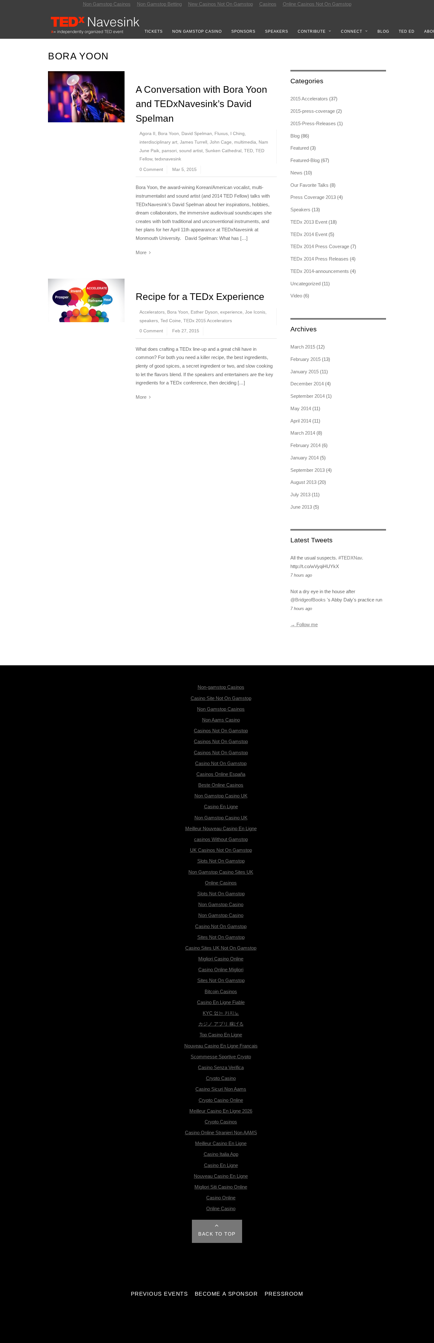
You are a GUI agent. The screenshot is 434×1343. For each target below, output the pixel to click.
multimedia (245, 142)
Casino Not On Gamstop (221, 763)
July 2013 (300, 494)
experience (231, 312)
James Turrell (193, 142)
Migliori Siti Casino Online (220, 1187)
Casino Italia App (221, 1154)
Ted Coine (170, 320)
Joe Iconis (255, 312)
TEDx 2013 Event (308, 222)
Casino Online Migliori (220, 969)
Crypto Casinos (221, 1121)
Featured (299, 148)
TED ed (407, 31)
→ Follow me (304, 624)
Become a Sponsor (226, 1294)
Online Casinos (221, 882)
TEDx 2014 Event (308, 234)
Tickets (154, 31)
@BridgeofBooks (308, 599)
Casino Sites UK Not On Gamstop (220, 948)
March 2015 (302, 346)
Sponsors (243, 31)
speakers (148, 320)
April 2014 (300, 421)
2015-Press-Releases (313, 123)
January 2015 (304, 371)
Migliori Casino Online (220, 958)
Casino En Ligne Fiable (221, 1002)
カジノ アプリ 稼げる (221, 1024)
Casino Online (220, 1197)
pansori (169, 150)
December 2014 (307, 383)
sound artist (191, 150)
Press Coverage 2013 (313, 197)
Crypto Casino (221, 1078)
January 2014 (304, 457)
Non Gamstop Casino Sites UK (220, 872)
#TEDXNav (350, 557)
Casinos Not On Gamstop (221, 730)
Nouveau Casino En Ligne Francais (221, 1045)
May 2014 (300, 408)
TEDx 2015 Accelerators (207, 320)
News (296, 172)
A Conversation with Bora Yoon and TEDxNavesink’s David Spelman (201, 104)
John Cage (221, 142)
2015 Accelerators (309, 98)
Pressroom (284, 1294)
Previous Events (159, 1294)
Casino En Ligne (221, 806)
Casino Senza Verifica (221, 1067)
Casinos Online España (220, 774)
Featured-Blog (305, 160)
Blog (383, 31)
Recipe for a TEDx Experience (200, 296)
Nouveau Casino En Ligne (221, 1176)
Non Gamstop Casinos (221, 709)
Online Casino (220, 1208)
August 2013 (303, 482)
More (141, 252)
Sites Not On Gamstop (221, 937)
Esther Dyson (204, 312)
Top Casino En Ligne (221, 1034)
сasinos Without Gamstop (221, 839)
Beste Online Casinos (220, 785)
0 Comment (151, 169)
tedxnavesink (168, 159)
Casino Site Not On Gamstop (221, 698)
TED (248, 150)
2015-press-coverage (312, 111)
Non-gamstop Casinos (221, 687)
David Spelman (196, 133)
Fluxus (221, 133)
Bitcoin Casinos (221, 991)
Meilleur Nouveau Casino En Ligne (221, 828)
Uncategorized (305, 283)
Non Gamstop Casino (197, 31)
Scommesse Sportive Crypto (221, 1056)
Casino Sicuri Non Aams (220, 1089)
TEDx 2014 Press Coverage (319, 246)
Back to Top (217, 1234)
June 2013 (301, 507)
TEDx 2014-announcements (319, 271)
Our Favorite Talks (309, 185)
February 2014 (305, 445)
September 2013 (307, 470)
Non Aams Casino (221, 719)
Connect (351, 31)
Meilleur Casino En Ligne (221, 1143)
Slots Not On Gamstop (221, 861)
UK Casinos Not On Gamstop (221, 850)
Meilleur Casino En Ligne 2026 (220, 1111)
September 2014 (307, 396)
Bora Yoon (168, 133)
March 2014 (302, 433)
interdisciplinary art (158, 142)
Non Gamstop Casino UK (221, 795)
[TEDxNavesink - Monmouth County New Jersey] (95, 32)
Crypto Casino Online (221, 1100)
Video (296, 295)
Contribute (312, 31)
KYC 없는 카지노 (221, 1013)
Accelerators (152, 312)
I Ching (237, 133)
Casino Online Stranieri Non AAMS (221, 1132)
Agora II (147, 133)
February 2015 (305, 359)
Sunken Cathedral (223, 150)
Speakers (276, 31)
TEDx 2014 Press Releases (319, 258)
